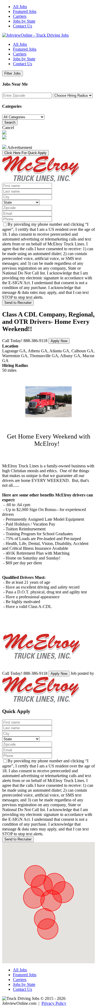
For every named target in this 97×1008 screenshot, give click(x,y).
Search (9, 122)
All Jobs (20, 6)
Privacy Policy (53, 1003)
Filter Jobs (12, 73)
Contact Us (22, 26)
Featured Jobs (24, 11)
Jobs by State (24, 21)
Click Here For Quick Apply (25, 153)
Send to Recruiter (18, 303)
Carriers (19, 16)
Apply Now (59, 341)
